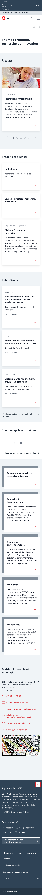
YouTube (8, 832)
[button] (13, 138)
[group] (21, 99)
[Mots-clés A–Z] (33, 5)
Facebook (9, 828)
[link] (21, 477)
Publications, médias (12, 865)
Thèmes (6, 858)
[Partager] (39, 27)
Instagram (30, 828)
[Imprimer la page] (33, 27)
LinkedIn (21, 832)
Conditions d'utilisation (9, 892)
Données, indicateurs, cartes (15, 872)
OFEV (9, 18)
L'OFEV (6, 878)
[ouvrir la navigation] (38, 18)
